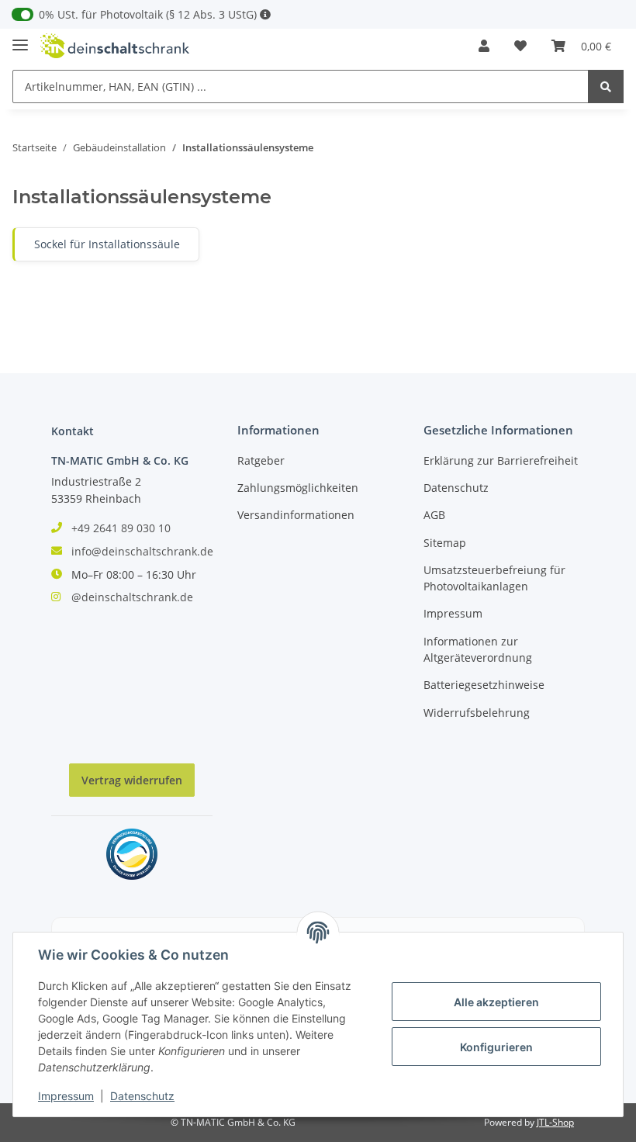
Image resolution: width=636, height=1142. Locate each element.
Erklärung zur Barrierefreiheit (500, 460)
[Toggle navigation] (20, 38)
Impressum (452, 613)
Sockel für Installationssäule (107, 244)
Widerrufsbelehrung (476, 712)
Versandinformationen (295, 514)
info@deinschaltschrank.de (142, 551)
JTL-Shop (555, 1122)
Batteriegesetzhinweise (483, 684)
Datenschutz (456, 487)
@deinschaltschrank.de (132, 597)
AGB (434, 514)
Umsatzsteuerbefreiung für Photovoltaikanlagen (494, 577)
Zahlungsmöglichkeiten (297, 487)
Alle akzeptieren (496, 1002)
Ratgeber (261, 460)
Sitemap (444, 542)
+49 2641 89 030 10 (121, 528)
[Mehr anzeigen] (265, 14)
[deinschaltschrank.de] (114, 46)
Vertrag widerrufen (131, 780)
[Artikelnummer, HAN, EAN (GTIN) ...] (606, 86)
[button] (484, 45)
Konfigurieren (496, 1047)
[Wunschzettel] (520, 45)
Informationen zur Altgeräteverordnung (477, 649)
